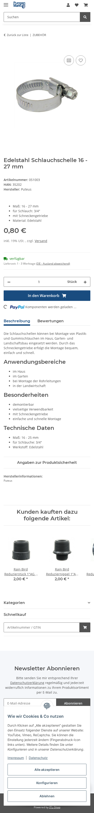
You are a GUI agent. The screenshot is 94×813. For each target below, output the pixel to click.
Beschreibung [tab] (17, 321)
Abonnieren (73, 703)
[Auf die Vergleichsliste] (69, 60)
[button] (68, 5)
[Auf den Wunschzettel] (81, 60)
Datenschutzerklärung (27, 683)
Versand (41, 241)
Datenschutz (38, 758)
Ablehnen (47, 796)
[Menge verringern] (9, 281)
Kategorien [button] (14, 603)
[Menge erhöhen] (85, 281)
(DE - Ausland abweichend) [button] (53, 264)
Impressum (16, 758)
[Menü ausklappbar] (6, 3)
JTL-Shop (54, 807)
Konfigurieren (47, 783)
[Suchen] (85, 17)
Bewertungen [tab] (50, 321)
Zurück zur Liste (17, 35)
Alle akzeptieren (47, 770)
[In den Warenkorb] (7, 49)
